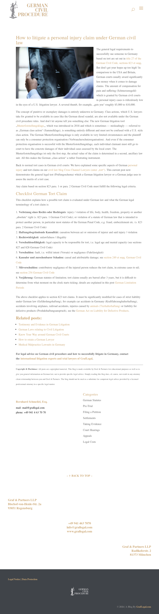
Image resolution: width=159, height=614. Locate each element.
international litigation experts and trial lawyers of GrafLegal (56, 358)
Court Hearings (91, 430)
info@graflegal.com (79, 527)
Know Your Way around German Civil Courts (44, 334)
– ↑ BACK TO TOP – (79, 476)
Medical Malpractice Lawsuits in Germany (42, 344)
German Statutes (92, 400)
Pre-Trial (88, 406)
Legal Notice (14, 579)
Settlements (89, 418)
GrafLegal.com (143, 606)
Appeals (87, 436)
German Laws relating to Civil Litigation (41, 329)
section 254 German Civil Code (37, 272)
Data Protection (29, 579)
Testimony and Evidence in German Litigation (44, 324)
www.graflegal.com (79, 531)
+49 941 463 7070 (79, 523)
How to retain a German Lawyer (36, 339)
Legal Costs (89, 442)
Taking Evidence (92, 424)
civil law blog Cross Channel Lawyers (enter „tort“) (76, 170)
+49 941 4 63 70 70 (35, 412)
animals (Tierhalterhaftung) (105, 306)
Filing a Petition (92, 412)
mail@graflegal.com (33, 407)
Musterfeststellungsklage (30, 125)
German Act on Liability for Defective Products (102, 310)
